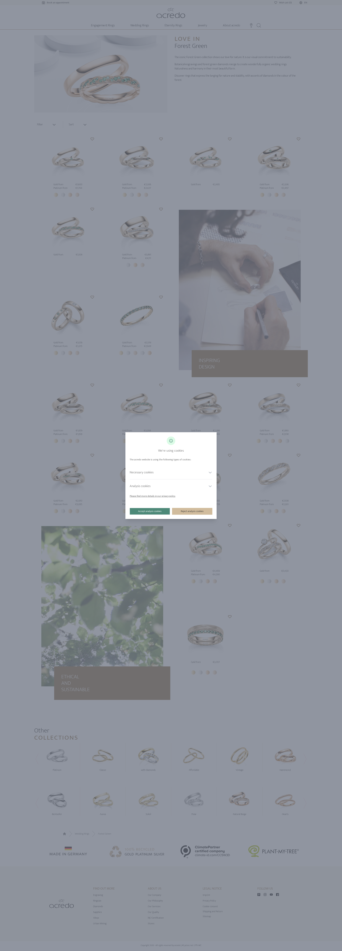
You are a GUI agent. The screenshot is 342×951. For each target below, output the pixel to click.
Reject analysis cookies (192, 511)
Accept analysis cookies (150, 511)
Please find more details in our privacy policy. (152, 496)
